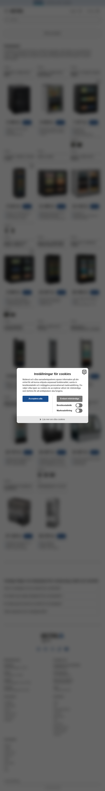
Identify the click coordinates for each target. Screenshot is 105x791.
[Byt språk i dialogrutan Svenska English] (84, 372)
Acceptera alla (35, 398)
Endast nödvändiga (69, 398)
